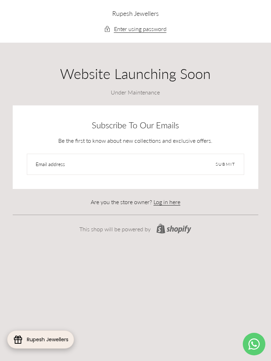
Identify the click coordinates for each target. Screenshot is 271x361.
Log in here (166, 201)
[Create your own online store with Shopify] (173, 229)
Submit (225, 164)
